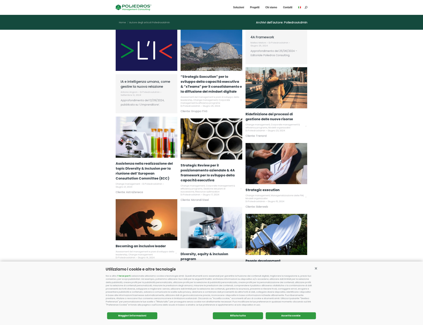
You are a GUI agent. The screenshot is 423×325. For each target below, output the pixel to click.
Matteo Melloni (258, 42)
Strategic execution (263, 190)
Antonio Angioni (129, 92)
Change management (205, 100)
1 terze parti (124, 275)
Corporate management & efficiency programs (205, 101)
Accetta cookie (291, 315)
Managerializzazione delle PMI (287, 195)
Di (150, 92)
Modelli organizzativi (279, 127)
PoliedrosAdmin (295, 22)
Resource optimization (207, 191)
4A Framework (262, 37)
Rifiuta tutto (238, 315)
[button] (316, 268)
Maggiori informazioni (132, 315)
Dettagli (216, 50)
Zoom (207, 50)
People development (263, 260)
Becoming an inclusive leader (141, 246)
